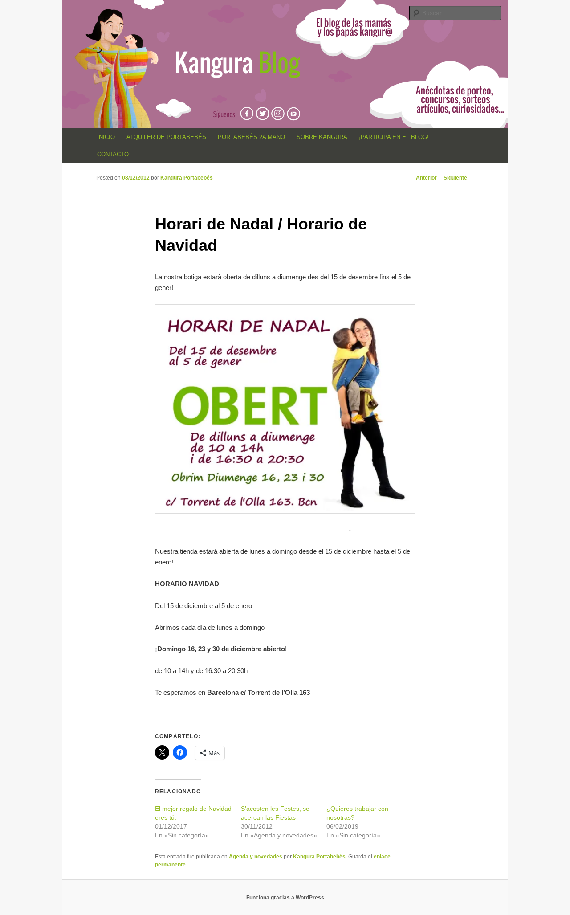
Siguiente (459, 178)
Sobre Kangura (322, 137)
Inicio (106, 137)
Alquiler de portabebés (166, 137)
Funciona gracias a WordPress (285, 898)
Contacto (113, 154)
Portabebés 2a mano (251, 137)
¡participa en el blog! (394, 137)
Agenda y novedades (255, 857)
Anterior (423, 178)
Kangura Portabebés (186, 178)
